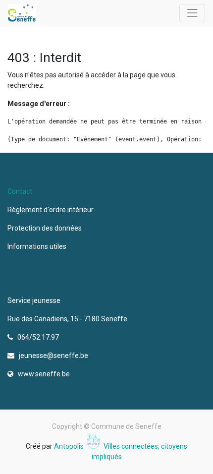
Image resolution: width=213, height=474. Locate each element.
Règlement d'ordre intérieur (50, 210)
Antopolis (69, 446)
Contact (19, 191)
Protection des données (46, 228)
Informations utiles (37, 246)
